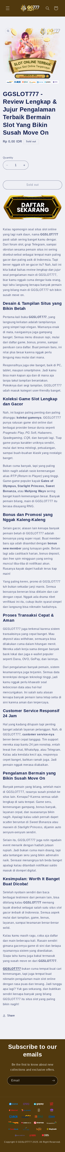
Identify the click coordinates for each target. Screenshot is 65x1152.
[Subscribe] (53, 1080)
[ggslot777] (32, 207)
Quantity (8, 157)
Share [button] (11, 1015)
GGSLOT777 (12, 968)
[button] (7, 8)
